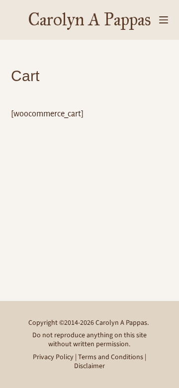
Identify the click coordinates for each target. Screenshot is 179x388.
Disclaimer (89, 366)
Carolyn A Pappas (89, 19)
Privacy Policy (53, 357)
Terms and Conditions (110, 357)
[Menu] (163, 19)
